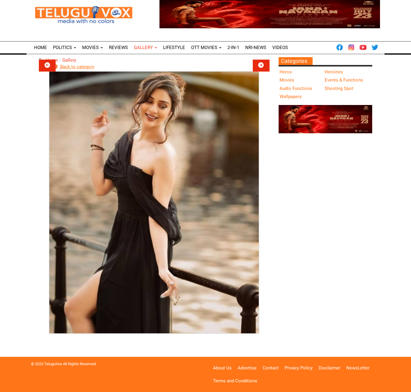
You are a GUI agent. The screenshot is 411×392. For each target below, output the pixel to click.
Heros (286, 72)
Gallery (144, 47)
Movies (91, 47)
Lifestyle (174, 47)
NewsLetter (357, 368)
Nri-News (255, 47)
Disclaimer (329, 368)
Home (40, 47)
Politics (63, 47)
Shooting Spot (339, 88)
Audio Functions (296, 88)
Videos (280, 47)
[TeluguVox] (83, 14)
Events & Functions (344, 80)
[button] (47, 66)
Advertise (247, 368)
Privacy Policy (299, 368)
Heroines (334, 72)
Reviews (118, 47)
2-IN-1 (233, 47)
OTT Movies (204, 47)
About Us (222, 368)
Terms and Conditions (235, 381)
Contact (271, 368)
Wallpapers (291, 96)
